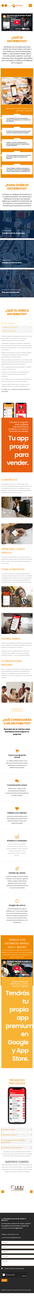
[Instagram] (6, 5)
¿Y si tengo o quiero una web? (12, 1147)
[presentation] (2, 1191)
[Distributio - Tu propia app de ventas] (17, 5)
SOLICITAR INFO (17, 710)
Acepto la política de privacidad (14, 1268)
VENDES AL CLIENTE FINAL (10, 327)
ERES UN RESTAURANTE (9, 331)
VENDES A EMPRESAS (9, 323)
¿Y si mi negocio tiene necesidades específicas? (14, 1141)
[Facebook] (2, 5)
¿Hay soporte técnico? (10, 1135)
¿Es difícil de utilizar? (9, 1129)
